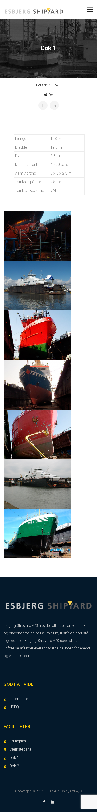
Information (19, 699)
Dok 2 (14, 766)
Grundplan (17, 741)
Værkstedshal (20, 749)
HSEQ (14, 707)
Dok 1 (14, 758)
